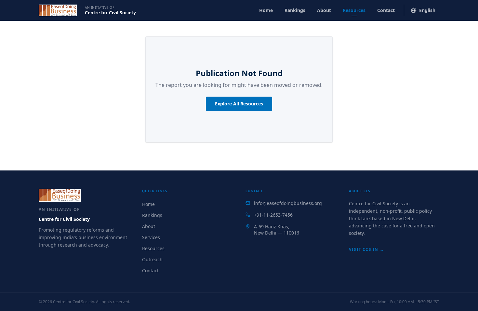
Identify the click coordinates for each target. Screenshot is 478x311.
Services (151, 237)
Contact (386, 10)
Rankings (295, 10)
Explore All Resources (239, 104)
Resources (354, 10)
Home (266, 10)
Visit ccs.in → (366, 249)
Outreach (152, 259)
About (324, 10)
